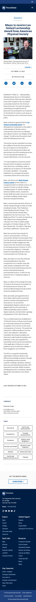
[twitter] (14, 83)
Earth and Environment (25, 428)
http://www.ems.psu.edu (11, 413)
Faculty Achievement (25, 434)
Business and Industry (25, 446)
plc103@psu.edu (9, 409)
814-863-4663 (15, 411)
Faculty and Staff (10, 446)
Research (18, 18)
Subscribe (17, 482)
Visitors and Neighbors (25, 440)
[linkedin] (22, 83)
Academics (10, 434)
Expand (28, 67)
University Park (25, 452)
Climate (25, 457)
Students (10, 440)
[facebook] (6, 83)
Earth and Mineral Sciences (10, 457)
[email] (30, 83)
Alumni (10, 452)
